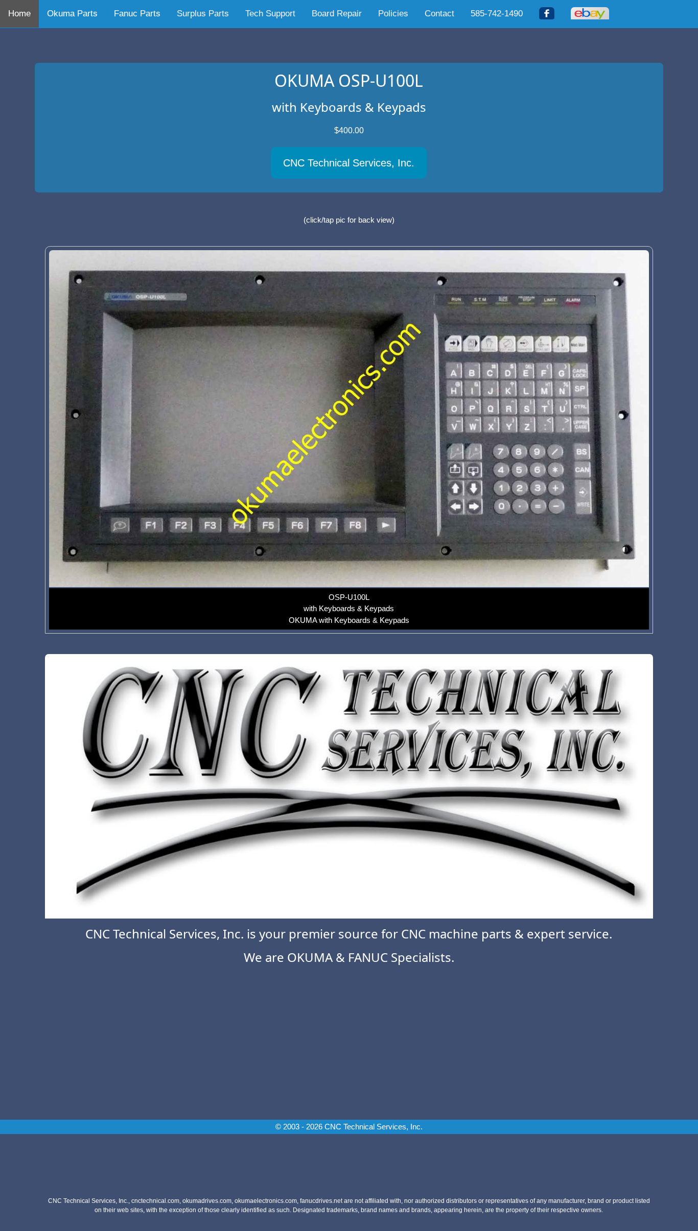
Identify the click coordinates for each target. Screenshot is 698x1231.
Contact (439, 13)
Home (19, 13)
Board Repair (337, 13)
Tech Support (270, 13)
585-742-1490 (497, 13)
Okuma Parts (72, 13)
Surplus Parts (203, 13)
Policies (393, 13)
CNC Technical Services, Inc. (348, 162)
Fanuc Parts (137, 13)
